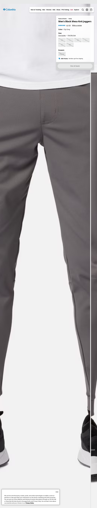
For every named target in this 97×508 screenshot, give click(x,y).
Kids (54, 10)
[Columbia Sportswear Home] (9, 9)
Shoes (58, 10)
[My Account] (87, 10)
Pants (70, 18)
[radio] (62, 40)
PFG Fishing (65, 10)
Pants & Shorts (62, 18)
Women (48, 10)
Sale (71, 10)
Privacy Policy (30, 503)
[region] (48, 256)
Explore (76, 10)
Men (43, 10)
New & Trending (36, 10)
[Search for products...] (83, 10)
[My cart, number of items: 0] (91, 10)
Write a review (77, 25)
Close (57, 491)
